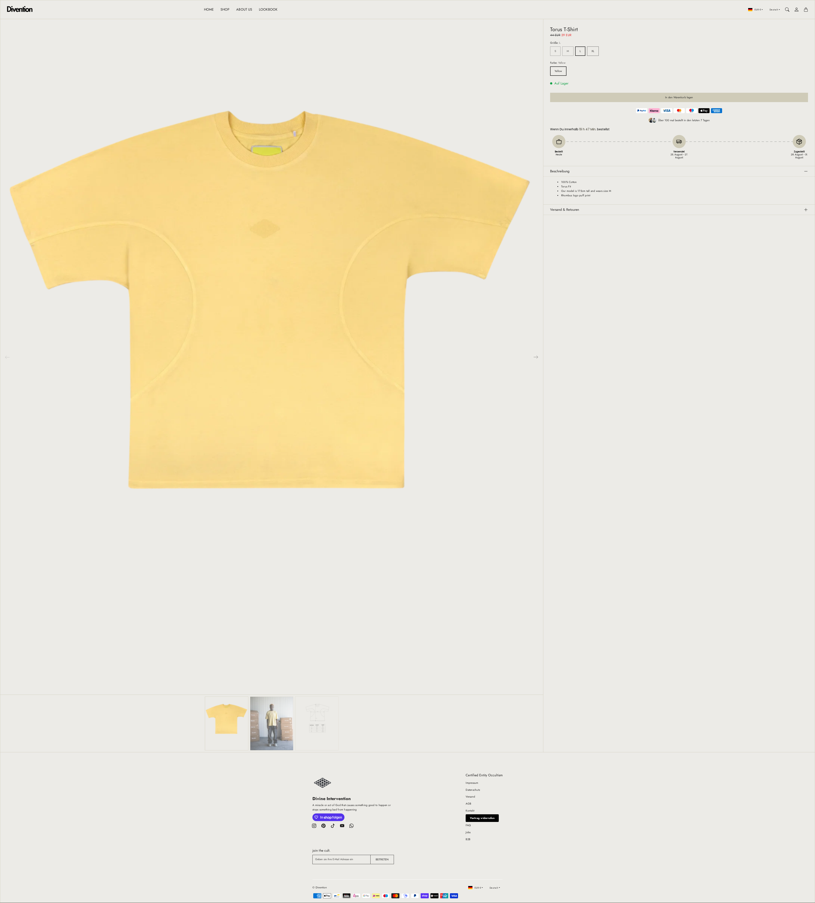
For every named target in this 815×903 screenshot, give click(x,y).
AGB (468, 804)
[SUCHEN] (787, 9)
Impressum (472, 783)
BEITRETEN (382, 859)
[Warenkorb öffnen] (806, 9)
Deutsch (774, 9)
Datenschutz (473, 790)
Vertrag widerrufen (482, 818)
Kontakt (470, 811)
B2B (468, 839)
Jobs (468, 832)
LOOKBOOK (268, 9)
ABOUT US (244, 9)
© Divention (319, 887)
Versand (470, 797)
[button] (536, 357)
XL (593, 51)
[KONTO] (796, 9)
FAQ (468, 825)
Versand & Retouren (564, 209)
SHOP (225, 9)
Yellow (558, 71)
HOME (209, 9)
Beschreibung (559, 171)
